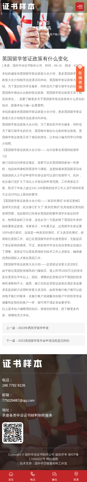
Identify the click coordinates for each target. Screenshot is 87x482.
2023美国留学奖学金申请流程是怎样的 (43, 340)
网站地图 (52, 459)
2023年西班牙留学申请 (33, 328)
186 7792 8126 (13, 385)
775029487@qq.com (18, 400)
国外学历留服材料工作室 (51, 463)
